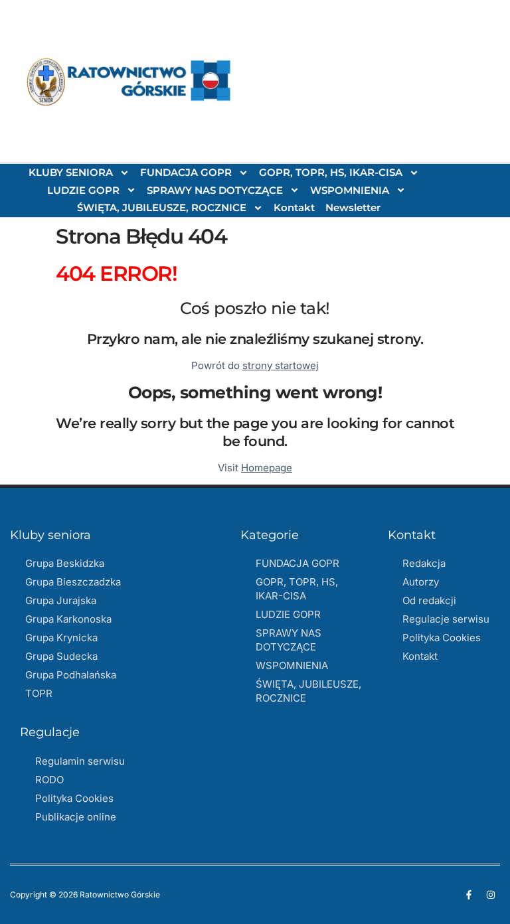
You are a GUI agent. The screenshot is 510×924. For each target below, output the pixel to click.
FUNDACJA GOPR (186, 172)
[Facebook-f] (469, 895)
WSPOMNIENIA (349, 190)
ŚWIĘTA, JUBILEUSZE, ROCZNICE (161, 207)
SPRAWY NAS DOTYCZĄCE (215, 190)
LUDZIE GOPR (83, 190)
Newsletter (353, 207)
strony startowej (280, 365)
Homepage (266, 467)
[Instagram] (490, 895)
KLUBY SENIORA (71, 172)
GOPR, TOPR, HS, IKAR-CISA (330, 172)
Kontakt (294, 207)
